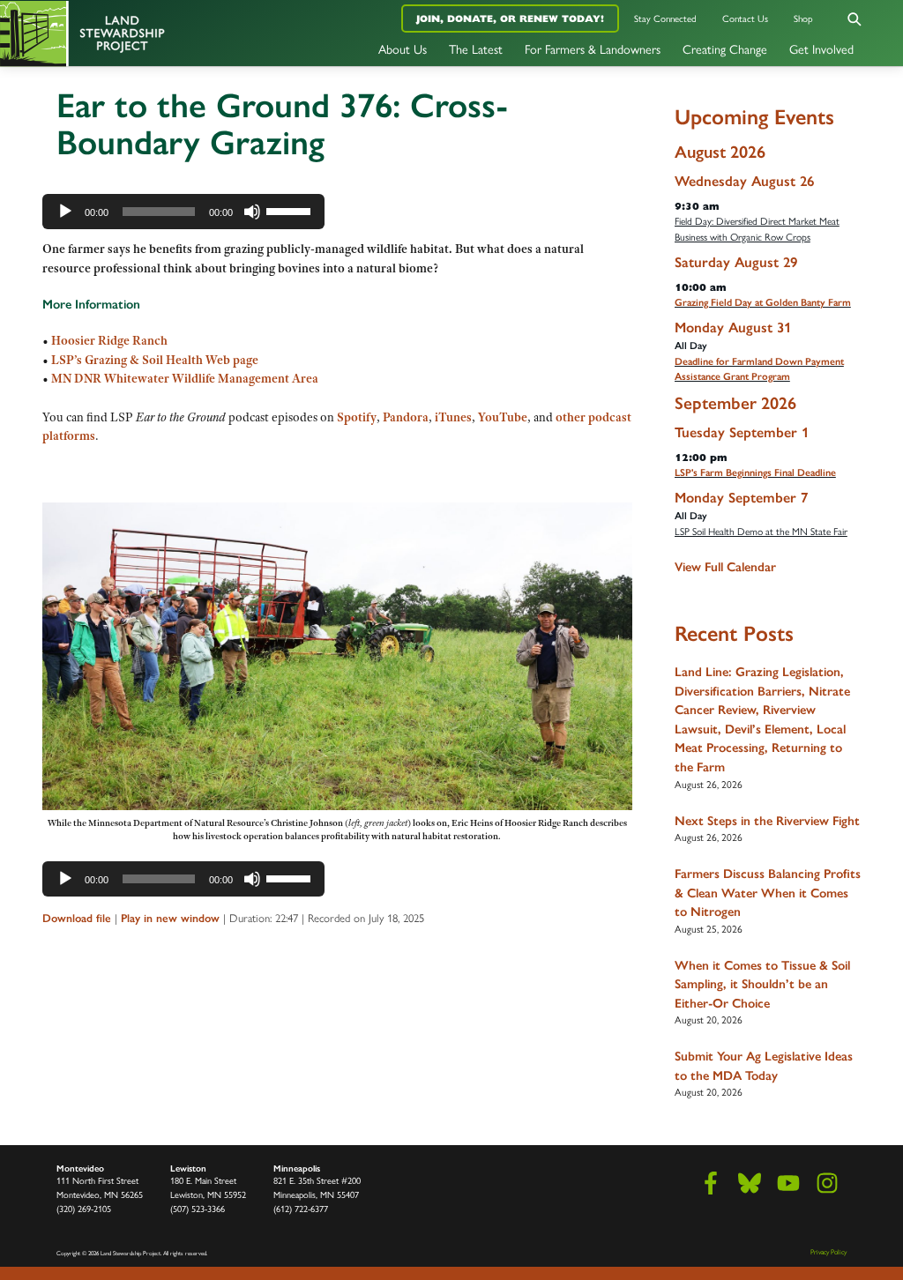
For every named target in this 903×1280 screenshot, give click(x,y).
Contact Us (745, 19)
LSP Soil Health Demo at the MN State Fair (761, 531)
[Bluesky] (749, 1183)
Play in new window (170, 918)
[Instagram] (827, 1183)
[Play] (65, 211)
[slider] (291, 210)
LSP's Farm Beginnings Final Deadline (755, 472)
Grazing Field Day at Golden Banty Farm (763, 302)
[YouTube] (788, 1183)
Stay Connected (665, 19)
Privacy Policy (828, 1251)
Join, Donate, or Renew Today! (510, 18)
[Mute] (252, 211)
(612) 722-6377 (300, 1209)
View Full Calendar (725, 567)
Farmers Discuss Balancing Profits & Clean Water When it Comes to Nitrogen (768, 892)
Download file (76, 918)
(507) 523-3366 (197, 1209)
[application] (183, 211)
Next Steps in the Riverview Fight (767, 821)
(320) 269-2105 (83, 1209)
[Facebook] (710, 1183)
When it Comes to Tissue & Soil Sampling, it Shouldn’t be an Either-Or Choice (762, 984)
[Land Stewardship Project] (150, 33)
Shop (803, 19)
